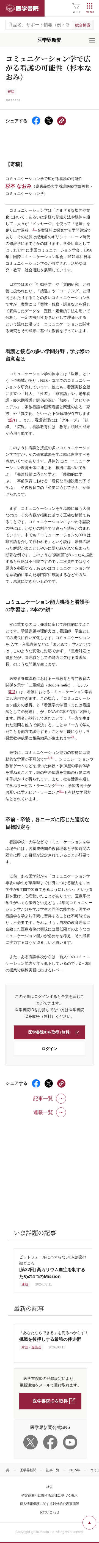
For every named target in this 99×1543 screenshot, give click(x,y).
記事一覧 (52, 1470)
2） (73, 736)
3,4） (51, 757)
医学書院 (22, 8)
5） (58, 784)
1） (34, 228)
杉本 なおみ (19, 185)
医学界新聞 (28, 1470)
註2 (12, 691)
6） (61, 790)
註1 (12, 420)
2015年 (74, 1470)
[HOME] (8, 1470)
